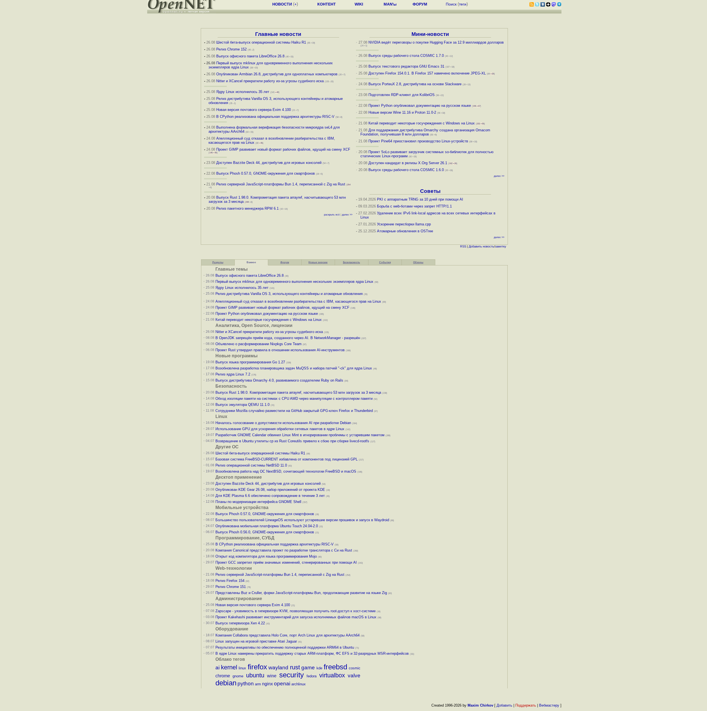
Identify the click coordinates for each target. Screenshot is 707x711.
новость (488, 246)
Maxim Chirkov (480, 705)
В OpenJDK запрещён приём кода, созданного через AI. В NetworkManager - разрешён (287, 338)
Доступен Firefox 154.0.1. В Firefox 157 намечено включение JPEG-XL (427, 73)
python (246, 683)
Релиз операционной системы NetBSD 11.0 (251, 465)
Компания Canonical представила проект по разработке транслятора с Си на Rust (283, 550)
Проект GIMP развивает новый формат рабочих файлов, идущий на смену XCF (283, 149)
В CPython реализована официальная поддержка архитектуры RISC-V (275, 116)
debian (225, 683)
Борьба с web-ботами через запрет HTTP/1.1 (414, 206)
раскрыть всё (332, 214)
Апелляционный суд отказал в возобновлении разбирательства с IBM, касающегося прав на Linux (298, 301)
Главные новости (278, 34)
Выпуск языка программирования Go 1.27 (250, 362)
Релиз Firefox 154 (229, 581)
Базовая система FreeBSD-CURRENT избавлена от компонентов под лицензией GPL (286, 459)
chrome (222, 675)
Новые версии (318, 262)
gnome (238, 676)
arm (258, 684)
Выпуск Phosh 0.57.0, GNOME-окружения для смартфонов (266, 173)
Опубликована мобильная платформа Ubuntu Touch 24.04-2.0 (266, 526)
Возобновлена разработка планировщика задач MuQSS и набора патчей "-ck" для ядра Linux (293, 368)
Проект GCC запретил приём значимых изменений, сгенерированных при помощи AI (286, 562)
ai (217, 667)
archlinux (298, 684)
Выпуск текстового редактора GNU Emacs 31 (406, 66)
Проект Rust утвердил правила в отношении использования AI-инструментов (280, 350)
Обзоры (418, 262)
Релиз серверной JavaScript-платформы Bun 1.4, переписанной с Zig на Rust (280, 184)
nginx (267, 683)
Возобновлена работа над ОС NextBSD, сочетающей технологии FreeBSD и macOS (285, 471)
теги (462, 4)
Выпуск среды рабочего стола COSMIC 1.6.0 (406, 170)
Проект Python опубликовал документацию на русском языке (419, 105)
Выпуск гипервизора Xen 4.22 (240, 623)
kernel (229, 667)
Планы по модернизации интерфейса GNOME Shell (258, 502)
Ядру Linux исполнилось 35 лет (242, 92)
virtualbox (332, 675)
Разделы (217, 262)
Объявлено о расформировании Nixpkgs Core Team (258, 344)
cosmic (354, 668)
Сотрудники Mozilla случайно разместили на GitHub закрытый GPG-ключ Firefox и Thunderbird (294, 411)
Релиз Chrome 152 (231, 49)
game (308, 667)
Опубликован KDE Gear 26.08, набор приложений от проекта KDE (270, 490)
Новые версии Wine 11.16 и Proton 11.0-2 (402, 112)
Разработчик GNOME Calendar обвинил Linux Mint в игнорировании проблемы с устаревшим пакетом (299, 435)
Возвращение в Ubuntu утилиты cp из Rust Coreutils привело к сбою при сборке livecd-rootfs (292, 441)
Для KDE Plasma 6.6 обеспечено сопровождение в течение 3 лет (270, 496)
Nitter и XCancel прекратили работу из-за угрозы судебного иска (270, 81)
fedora (311, 676)
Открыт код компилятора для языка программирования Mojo (266, 556)
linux (242, 668)
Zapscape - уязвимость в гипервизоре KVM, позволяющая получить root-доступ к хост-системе (295, 611)
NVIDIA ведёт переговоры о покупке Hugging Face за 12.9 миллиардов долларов (436, 42)
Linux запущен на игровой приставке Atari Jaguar (256, 641)
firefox (257, 667)
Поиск (451, 4)
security (291, 675)
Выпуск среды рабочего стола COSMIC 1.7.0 (406, 56)
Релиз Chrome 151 (230, 587)
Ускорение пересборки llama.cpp (404, 224)
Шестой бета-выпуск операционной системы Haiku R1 (261, 42)
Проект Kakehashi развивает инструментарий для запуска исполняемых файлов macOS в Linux (295, 617)
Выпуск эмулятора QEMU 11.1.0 (242, 405)
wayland (278, 667)
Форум (284, 262)
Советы (430, 191)
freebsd (335, 667)
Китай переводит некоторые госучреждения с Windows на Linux (421, 123)
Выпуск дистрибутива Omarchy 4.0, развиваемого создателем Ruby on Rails (279, 380)
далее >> (347, 214)
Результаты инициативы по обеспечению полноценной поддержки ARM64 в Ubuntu (284, 647)
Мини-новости (430, 34)
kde (319, 668)
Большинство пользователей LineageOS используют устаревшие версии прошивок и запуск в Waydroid (302, 520)
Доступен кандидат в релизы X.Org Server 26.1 (407, 163)
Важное (251, 262)
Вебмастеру (549, 705)
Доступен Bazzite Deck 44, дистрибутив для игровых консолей (268, 163)
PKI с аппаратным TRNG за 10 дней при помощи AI (420, 199)
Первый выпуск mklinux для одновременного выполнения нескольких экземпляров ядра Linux (294, 281)
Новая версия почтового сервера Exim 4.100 (253, 110)
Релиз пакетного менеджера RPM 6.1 (247, 208)
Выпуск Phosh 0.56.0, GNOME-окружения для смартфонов (265, 532)
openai (282, 683)
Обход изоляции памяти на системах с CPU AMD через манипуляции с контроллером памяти (294, 398)
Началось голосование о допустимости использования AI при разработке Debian (283, 423)
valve (354, 675)
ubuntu (255, 675)
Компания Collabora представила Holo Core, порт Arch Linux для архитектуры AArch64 (287, 635)
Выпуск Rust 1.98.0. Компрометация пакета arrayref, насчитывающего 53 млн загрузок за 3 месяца (298, 392)
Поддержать (525, 705)
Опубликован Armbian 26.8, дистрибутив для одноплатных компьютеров (276, 74)
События (385, 262)
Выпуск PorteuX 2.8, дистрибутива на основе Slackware (415, 84)
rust (295, 667)
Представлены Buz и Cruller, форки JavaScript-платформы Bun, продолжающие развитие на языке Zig (301, 593)
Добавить (475, 246)
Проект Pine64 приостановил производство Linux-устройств (418, 141)
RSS (463, 246)
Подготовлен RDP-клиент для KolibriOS (401, 95)
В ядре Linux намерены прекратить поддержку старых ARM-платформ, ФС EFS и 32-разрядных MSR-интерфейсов (312, 653)
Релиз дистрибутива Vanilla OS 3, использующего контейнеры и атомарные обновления (289, 294)
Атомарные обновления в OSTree (405, 231)
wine (271, 675)
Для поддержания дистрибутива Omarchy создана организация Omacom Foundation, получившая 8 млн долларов (425, 132)
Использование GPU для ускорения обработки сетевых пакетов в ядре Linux (279, 429)
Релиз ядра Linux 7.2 (232, 374)
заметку (500, 246)
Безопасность (351, 262)
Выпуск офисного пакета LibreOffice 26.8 (250, 56)
